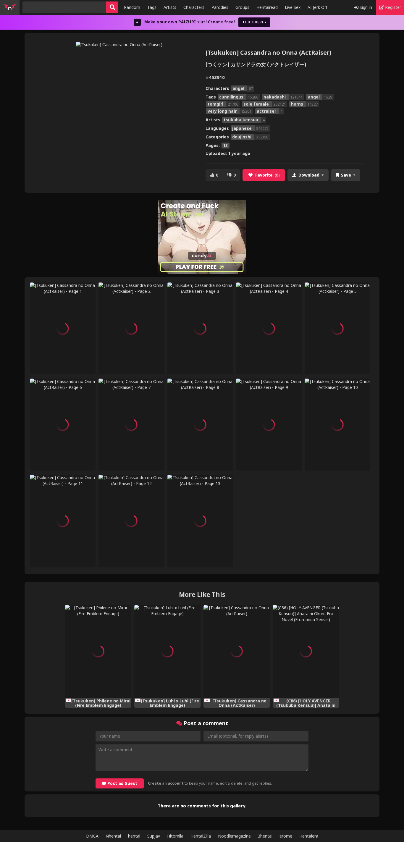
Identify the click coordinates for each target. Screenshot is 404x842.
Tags (151, 7)
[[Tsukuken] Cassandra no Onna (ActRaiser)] (236, 651)
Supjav (153, 836)
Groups (242, 7)
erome (285, 836)
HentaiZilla (200, 836)
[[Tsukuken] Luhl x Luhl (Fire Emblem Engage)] (167, 651)
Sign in (365, 7)
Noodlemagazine (234, 836)
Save (346, 175)
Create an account (166, 783)
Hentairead (267, 7)
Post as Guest (121, 783)
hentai (134, 836)
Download (308, 175)
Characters (193, 7)
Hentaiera (308, 836)
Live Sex (292, 7)
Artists (170, 7)
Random (132, 7)
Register (392, 7)
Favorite (267, 175)
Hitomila (175, 836)
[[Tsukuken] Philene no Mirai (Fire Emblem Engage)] (98, 651)
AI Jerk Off (317, 7)
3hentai (265, 836)
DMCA (92, 836)
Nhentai (113, 836)
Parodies (219, 7)
